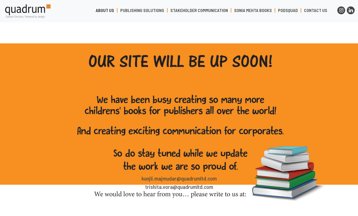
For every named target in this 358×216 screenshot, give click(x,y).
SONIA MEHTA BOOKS (253, 10)
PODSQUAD (288, 10)
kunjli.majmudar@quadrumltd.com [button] (179, 178)
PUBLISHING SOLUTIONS (142, 10)
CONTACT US (315, 10)
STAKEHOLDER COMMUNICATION (199, 10)
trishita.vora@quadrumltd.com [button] (179, 186)
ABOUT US (105, 10)
